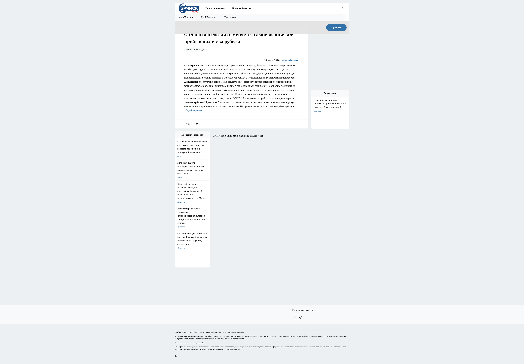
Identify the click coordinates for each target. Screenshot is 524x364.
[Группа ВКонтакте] (294, 317)
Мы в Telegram (186, 17)
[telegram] (197, 124)
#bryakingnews (193, 110)
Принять (336, 27)
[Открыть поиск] (342, 8)
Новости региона (215, 8)
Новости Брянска (241, 8)
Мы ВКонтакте (208, 17)
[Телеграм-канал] (300, 317)
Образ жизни (230, 17)
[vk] (188, 124)
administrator (290, 60)
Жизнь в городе (195, 49)
